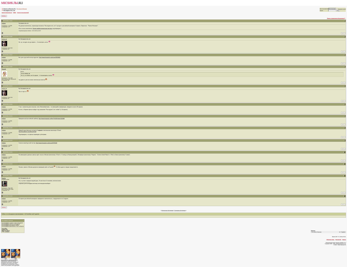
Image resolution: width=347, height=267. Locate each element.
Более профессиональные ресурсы (42, 28)
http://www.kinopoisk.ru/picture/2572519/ (46, 143)
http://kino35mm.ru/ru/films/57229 (27, 131)
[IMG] (3, 230)
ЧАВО (14, 12)
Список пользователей (23, 12)
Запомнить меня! (342, 9)
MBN (6, 258)
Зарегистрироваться (7, 12)
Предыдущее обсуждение (167, 210)
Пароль (321, 10)
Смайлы (4, 229)
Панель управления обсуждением (335, 18)
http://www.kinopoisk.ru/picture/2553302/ (49, 57)
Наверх (344, 239)
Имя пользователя (324, 8)
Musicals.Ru (338, 239)
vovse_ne (4, 39)
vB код (3, 228)
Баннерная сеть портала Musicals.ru (9, 259)
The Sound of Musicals (22, 8)
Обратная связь (330, 239)
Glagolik (4, 69)
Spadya (4, 178)
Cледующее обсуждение (180, 210)
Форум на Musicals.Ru (9, 9)
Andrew (4, 23)
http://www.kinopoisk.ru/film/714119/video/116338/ (52, 118)
